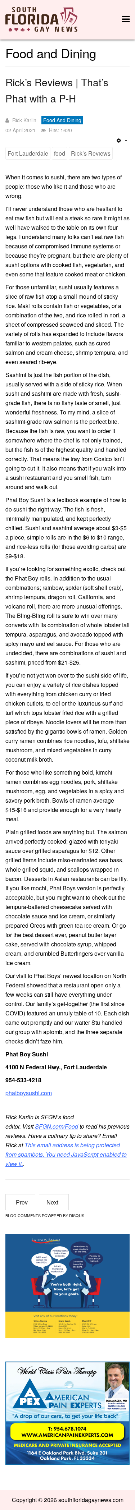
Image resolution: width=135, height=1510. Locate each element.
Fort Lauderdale (28, 153)
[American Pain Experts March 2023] (67, 1412)
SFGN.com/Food (56, 1126)
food (59, 153)
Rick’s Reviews (91, 153)
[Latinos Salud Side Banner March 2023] (67, 1285)
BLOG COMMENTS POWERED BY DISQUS (44, 1215)
